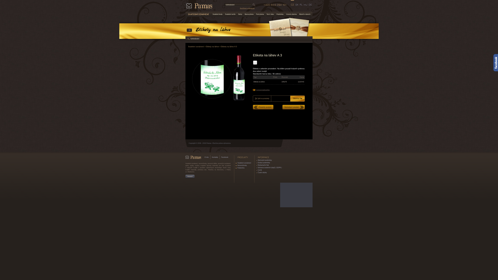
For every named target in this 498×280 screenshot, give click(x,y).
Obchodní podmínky (265, 160)
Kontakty (215, 157)
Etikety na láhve (212, 47)
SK (296, 4)
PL (301, 4)
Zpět (189, 30)
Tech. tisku (270, 14)
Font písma (260, 14)
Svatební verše (230, 14)
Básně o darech (304, 14)
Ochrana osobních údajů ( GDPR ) (270, 168)
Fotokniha (240, 168)
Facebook (224, 157)
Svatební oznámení (196, 47)
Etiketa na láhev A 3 (229, 47)
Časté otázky (262, 172)
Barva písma (249, 14)
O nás (207, 157)
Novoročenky (242, 165)
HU (305, 4)
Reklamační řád (263, 165)
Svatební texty (217, 14)
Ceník (260, 170)
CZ (292, 4)
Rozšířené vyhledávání (247, 8)
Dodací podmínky (264, 163)
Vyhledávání (194, 39)
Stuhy (240, 14)
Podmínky (279, 14)
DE (310, 4)
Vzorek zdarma (291, 14)
